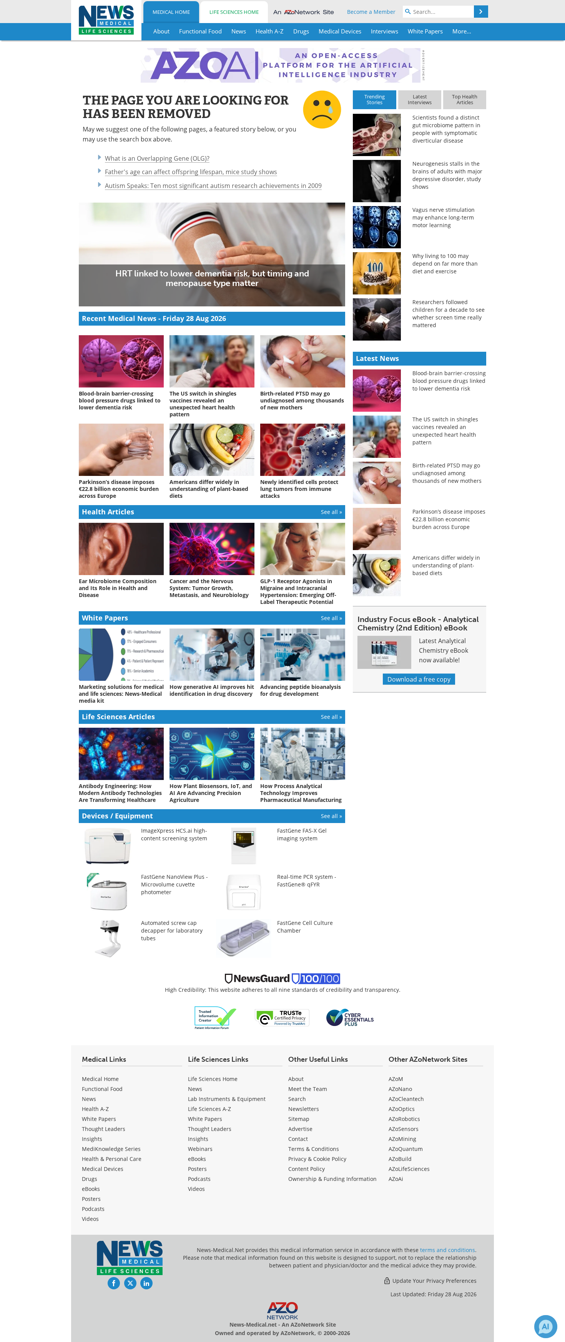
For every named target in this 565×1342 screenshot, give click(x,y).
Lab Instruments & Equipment (227, 1099)
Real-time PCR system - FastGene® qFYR (306, 880)
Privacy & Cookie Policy (317, 1158)
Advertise (300, 1128)
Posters (91, 1198)
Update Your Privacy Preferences (434, 1280)
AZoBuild (400, 1158)
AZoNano (400, 1089)
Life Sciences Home (234, 11)
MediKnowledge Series (111, 1148)
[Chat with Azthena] (545, 1326)
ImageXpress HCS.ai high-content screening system (174, 834)
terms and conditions (447, 1250)
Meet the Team (307, 1089)
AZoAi (396, 1178)
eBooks (91, 1188)
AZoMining (402, 1138)
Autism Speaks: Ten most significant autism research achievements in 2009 (213, 185)
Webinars (200, 1148)
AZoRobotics (404, 1118)
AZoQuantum (406, 1148)
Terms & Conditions (313, 1148)
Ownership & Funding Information (332, 1178)
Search (297, 1099)
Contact (298, 1138)
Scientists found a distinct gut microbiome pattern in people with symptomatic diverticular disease (446, 129)
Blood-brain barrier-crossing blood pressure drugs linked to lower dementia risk (449, 380)
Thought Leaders (103, 1128)
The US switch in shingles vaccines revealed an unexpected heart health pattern (445, 431)
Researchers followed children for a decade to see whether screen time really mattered (448, 313)
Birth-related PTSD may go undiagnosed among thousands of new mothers (447, 473)
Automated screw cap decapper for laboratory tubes (172, 930)
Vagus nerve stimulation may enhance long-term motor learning (443, 217)
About (296, 1079)
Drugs (89, 1178)
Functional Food (102, 1089)
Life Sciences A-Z (209, 1109)
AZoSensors (404, 1128)
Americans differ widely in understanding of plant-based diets (446, 565)
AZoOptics (402, 1109)
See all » (331, 512)
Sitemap (298, 1118)
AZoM (396, 1079)
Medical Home (171, 11)
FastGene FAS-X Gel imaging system (302, 834)
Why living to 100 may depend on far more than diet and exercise (445, 263)
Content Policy (306, 1168)
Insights (92, 1138)
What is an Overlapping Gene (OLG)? (157, 158)
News (89, 1099)
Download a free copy (418, 679)
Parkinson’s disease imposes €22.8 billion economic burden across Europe (448, 519)
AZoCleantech (406, 1099)
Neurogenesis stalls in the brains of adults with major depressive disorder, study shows (447, 175)
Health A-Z (95, 1109)
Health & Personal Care (111, 1158)
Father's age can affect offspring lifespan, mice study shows (191, 172)
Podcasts (93, 1208)
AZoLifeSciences (409, 1168)
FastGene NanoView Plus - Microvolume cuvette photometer (174, 884)
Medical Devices (102, 1168)
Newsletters (303, 1109)
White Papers (99, 1118)
